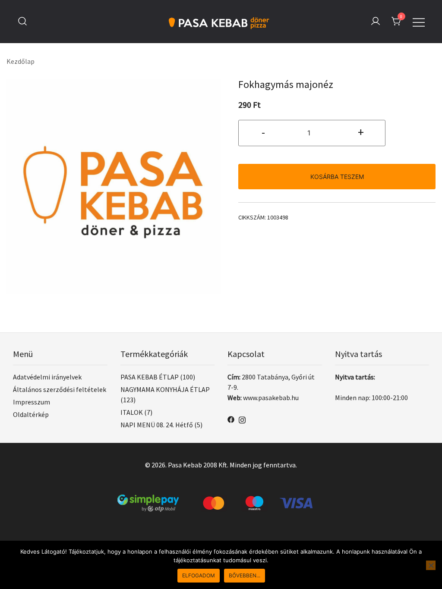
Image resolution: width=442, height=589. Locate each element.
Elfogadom (198, 575)
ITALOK (131, 412)
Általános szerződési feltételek (59, 389)
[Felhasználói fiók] (375, 21)
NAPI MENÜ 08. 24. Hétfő (156, 424)
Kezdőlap (20, 61)
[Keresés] (22, 21)
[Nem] (431, 565)
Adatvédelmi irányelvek (47, 377)
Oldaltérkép (31, 414)
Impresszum (31, 402)
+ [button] (361, 132)
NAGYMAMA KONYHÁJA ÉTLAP (165, 389)
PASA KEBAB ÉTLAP (149, 377)
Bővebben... (244, 575)
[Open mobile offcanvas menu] (419, 21)
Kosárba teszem (337, 176)
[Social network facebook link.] (230, 418)
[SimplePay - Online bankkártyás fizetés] (221, 499)
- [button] (263, 132)
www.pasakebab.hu (271, 397)
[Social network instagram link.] (242, 418)
